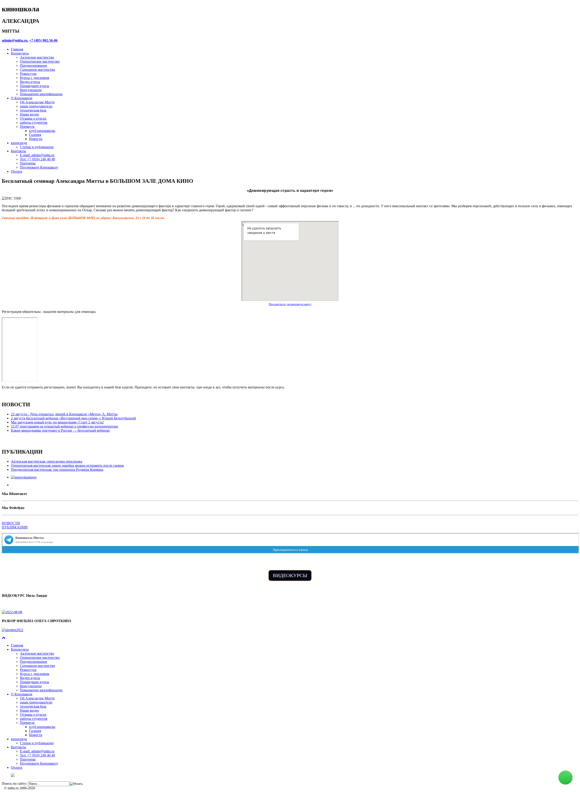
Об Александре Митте (37, 102)
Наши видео (29, 114)
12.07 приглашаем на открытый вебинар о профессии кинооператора (64, 426)
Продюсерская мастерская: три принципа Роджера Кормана (57, 469)
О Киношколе (21, 98)
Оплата (16, 171)
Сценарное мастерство (37, 69)
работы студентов (33, 122)
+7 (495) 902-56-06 (43, 40)
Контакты (18, 151)
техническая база (33, 110)
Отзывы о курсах (33, 118)
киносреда (19, 143)
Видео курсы (30, 82)
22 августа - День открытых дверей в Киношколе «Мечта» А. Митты (64, 414)
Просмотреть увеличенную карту (290, 304)
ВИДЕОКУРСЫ (290, 575)
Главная (17, 49)
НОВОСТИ (11, 523)
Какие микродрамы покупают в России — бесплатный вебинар (60, 430)
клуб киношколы (42, 131)
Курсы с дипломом (34, 78)
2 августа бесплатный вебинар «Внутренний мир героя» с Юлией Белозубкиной (73, 418)
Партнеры (28, 163)
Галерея (35, 135)
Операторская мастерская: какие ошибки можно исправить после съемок (67, 465)
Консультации (31, 90)
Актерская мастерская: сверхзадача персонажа (46, 461)
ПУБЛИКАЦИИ (15, 527)
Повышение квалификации (41, 94)
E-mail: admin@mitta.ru (37, 155)
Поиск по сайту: (14, 783)
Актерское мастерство (37, 57)
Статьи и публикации (37, 147)
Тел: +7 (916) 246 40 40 (37, 159)
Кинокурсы (20, 53)
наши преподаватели (36, 106)
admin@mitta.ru (14, 40)
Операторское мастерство (40, 61)
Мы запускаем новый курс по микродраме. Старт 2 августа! (57, 422)
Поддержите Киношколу (39, 167)
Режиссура (28, 74)
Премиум (27, 126)
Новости (35, 139)
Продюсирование (33, 65)
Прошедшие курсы (34, 86)
